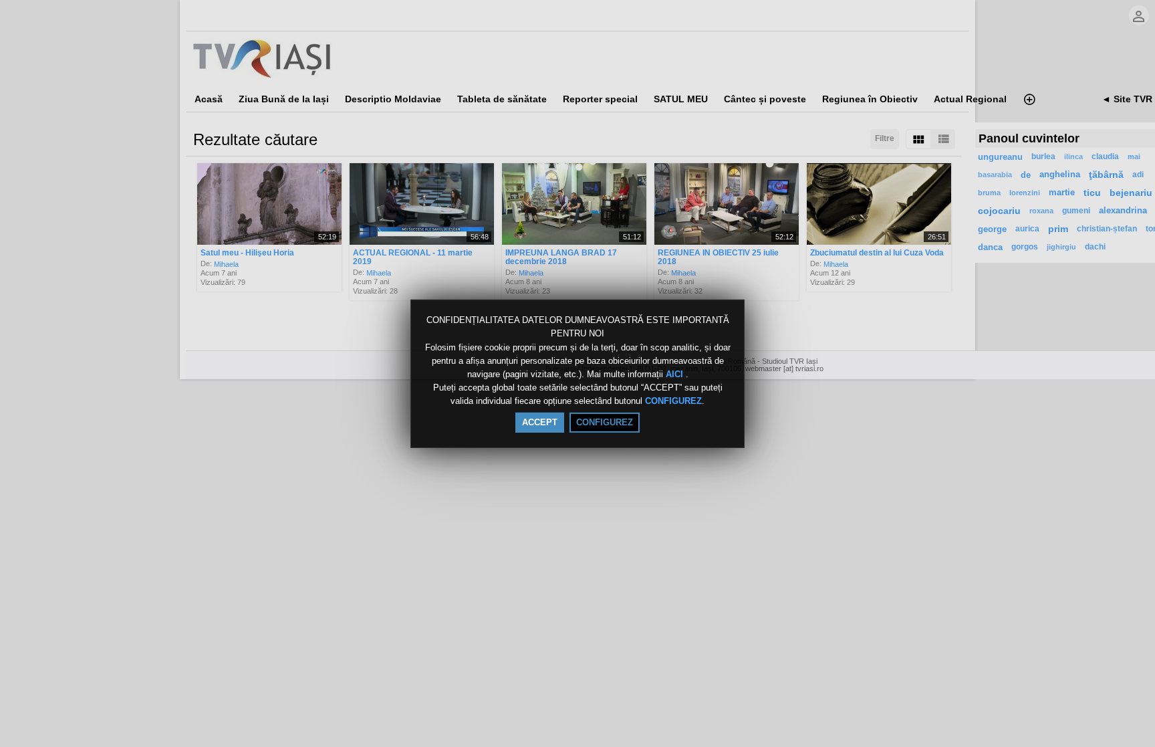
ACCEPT (539, 422)
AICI (676, 374)
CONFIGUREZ (673, 402)
